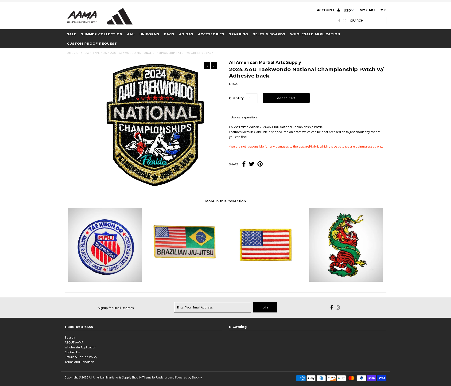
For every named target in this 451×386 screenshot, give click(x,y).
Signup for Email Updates (116, 308)
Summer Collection (101, 34)
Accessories (211, 34)
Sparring (238, 34)
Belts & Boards (269, 34)
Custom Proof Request (92, 43)
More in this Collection (225, 201)
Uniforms (149, 34)
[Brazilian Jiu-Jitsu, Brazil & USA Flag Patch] (185, 280)
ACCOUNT (326, 10)
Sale (71, 34)
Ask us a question (244, 117)
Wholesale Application (315, 34)
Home (69, 53)
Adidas (186, 34)
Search (70, 337)
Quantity (236, 98)
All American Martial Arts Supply (110, 377)
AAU (131, 34)
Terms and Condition (79, 362)
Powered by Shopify (188, 377)
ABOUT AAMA (74, 342)
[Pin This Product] (260, 164)
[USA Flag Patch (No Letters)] (266, 280)
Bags (169, 34)
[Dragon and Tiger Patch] (346, 280)
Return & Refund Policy (81, 357)
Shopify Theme (142, 377)
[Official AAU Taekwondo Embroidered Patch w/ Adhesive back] (105, 280)
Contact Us (72, 352)
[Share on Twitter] (251, 164)
